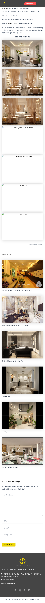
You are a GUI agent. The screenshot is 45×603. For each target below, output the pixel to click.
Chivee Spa (6, 396)
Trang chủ (5, 8)
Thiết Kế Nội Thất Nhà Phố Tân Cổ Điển (15, 326)
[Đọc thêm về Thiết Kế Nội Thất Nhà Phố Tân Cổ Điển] (22, 309)
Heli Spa (5, 432)
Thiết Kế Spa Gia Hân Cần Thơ (12, 361)
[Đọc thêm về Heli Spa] (22, 415)
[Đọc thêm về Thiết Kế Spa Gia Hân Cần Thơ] (22, 345)
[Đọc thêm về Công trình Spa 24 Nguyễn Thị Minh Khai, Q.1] (22, 274)
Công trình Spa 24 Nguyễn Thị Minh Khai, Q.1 (17, 290)
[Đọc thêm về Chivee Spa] (22, 380)
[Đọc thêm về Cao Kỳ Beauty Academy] (22, 451)
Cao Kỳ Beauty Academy (10, 467)
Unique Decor (12, 23)
